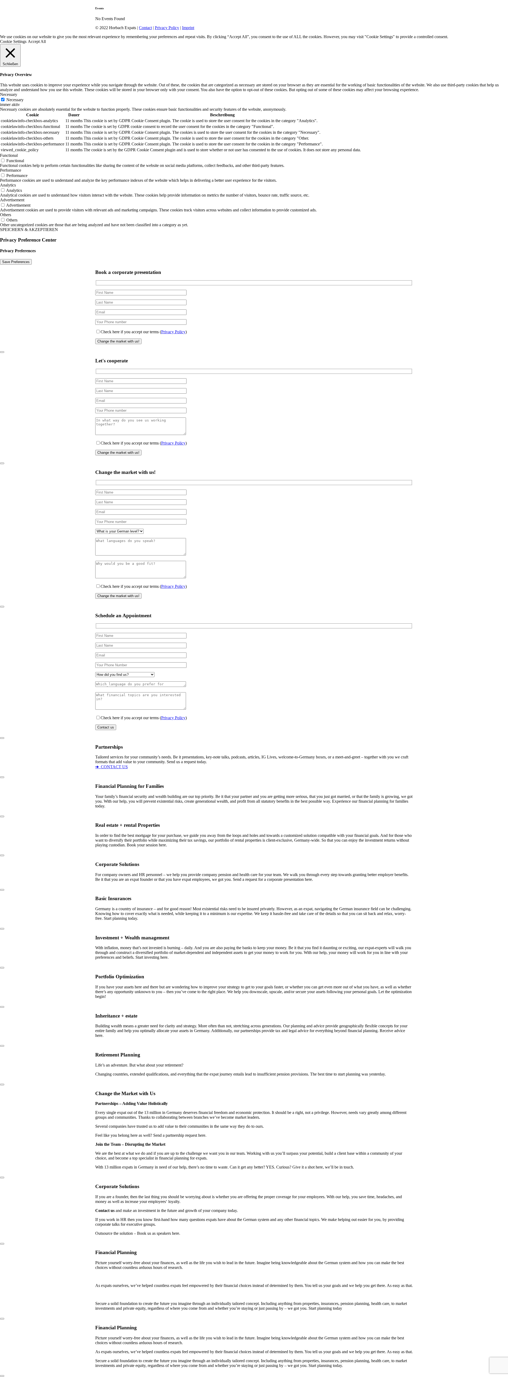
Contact (145, 27)
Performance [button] (10, 170)
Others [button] (5, 214)
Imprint (188, 27)
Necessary (15, 99)
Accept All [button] (37, 41)
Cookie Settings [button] (13, 41)
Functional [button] (9, 155)
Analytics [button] (8, 185)
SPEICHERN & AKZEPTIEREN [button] (29, 229)
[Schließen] (2, 352)
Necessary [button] (8, 94)
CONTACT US (111, 767)
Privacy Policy (167, 27)
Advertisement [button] (12, 200)
